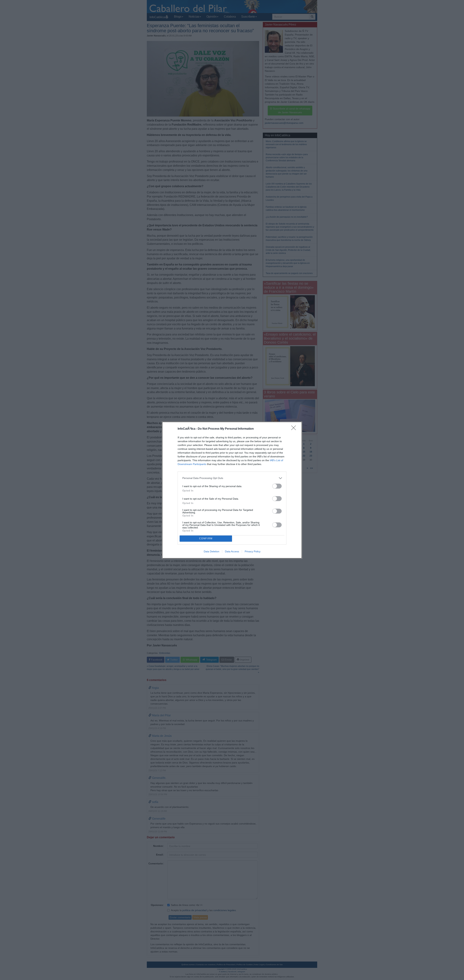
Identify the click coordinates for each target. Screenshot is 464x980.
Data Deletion (211, 551)
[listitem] (232, 478)
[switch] (277, 486)
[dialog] (232, 490)
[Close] (294, 428)
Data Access (232, 551)
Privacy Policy (252, 551)
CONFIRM (206, 538)
